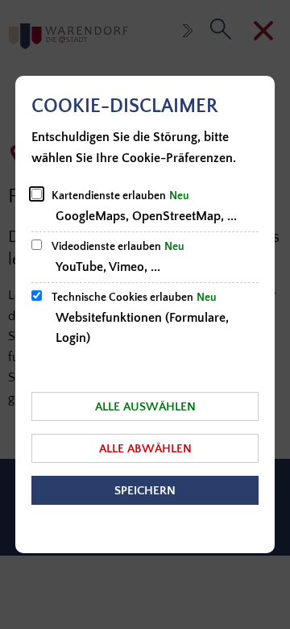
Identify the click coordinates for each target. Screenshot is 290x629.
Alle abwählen (145, 449)
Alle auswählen (145, 407)
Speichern (145, 491)
